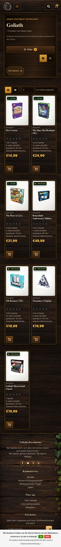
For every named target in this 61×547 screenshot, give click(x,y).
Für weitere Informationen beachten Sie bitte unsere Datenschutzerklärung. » (31, 542)
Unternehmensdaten (30, 504)
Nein (47, 537)
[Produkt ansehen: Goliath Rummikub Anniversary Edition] (43, 219)
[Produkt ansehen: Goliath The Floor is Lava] (17, 219)
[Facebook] (22, 463)
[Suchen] (48, 6)
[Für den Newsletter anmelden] (49, 529)
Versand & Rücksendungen (30, 480)
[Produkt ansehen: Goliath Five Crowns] (17, 134)
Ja (41, 537)
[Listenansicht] (50, 58)
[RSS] (38, 463)
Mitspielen (30, 507)
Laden (30, 487)
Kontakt (30, 477)
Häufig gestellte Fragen (30, 484)
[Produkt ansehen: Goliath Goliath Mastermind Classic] (17, 390)
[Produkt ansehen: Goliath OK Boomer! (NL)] (17, 304)
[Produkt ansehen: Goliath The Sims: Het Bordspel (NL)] (43, 134)
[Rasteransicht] (43, 58)
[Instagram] (33, 463)
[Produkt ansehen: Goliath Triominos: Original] (43, 304)
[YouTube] (28, 463)
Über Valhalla (31, 500)
